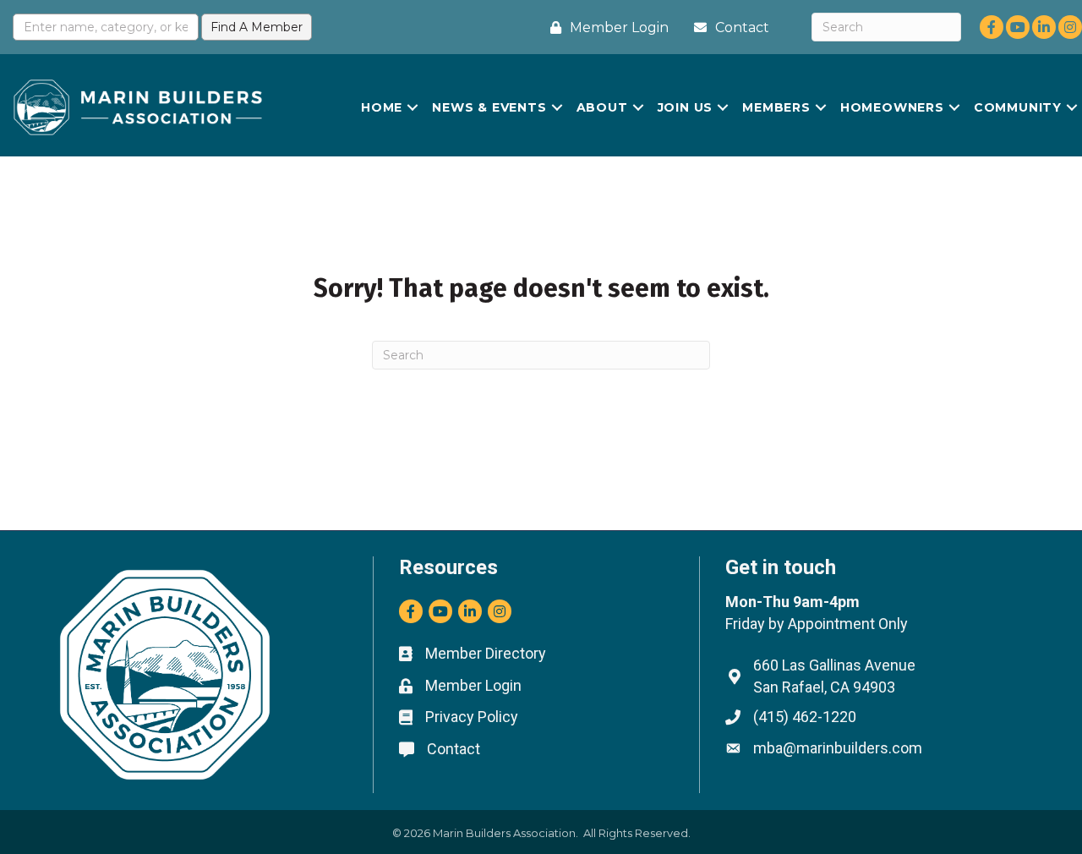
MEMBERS (776, 107)
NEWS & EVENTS (489, 107)
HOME (381, 107)
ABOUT (602, 107)
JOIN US (685, 107)
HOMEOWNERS (892, 107)
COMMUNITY (1018, 107)
